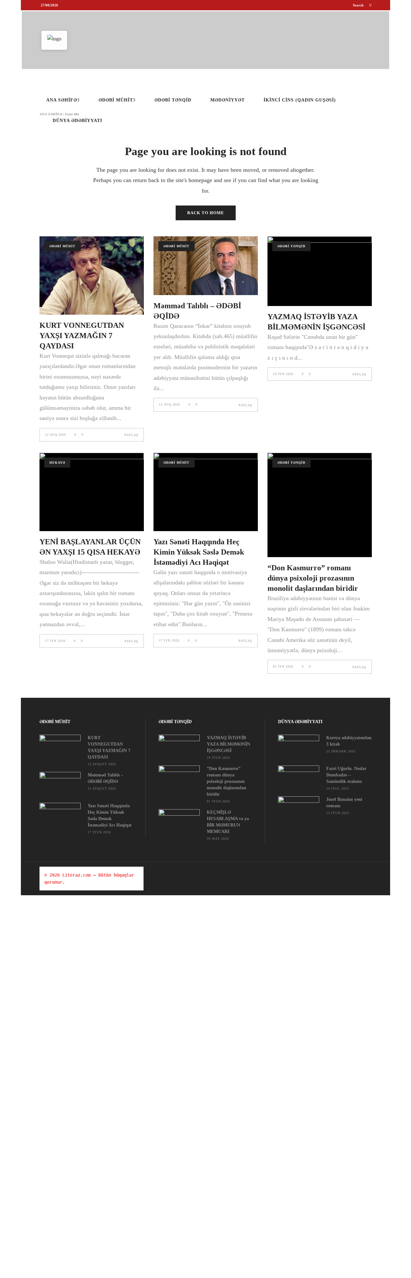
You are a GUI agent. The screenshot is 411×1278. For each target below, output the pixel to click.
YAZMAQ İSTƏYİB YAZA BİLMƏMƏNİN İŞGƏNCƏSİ (228, 744)
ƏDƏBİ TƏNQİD (291, 246)
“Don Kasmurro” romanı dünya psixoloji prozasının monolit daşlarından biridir (312, 578)
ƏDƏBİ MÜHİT (62, 246)
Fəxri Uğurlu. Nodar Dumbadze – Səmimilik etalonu (346, 775)
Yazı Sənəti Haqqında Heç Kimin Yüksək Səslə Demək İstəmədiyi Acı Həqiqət (198, 552)
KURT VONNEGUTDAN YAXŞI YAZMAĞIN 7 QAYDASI (81, 335)
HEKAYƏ (57, 462)
